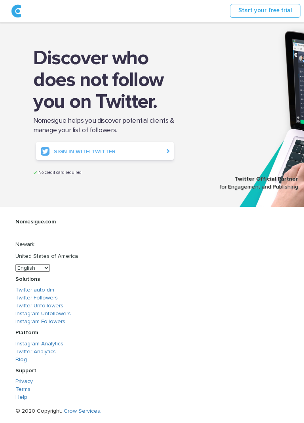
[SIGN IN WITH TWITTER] (105, 158)
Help (21, 397)
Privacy (24, 381)
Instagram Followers (40, 321)
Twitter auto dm (34, 290)
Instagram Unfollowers (43, 313)
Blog (21, 359)
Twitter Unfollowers (39, 306)
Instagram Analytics (39, 344)
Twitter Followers (36, 298)
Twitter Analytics (35, 351)
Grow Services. (82, 411)
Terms (22, 389)
